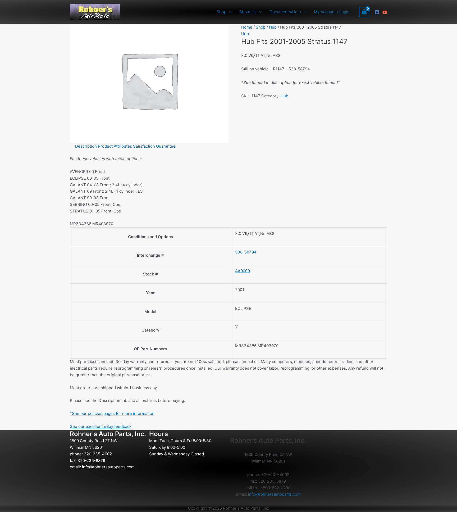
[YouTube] (384, 12)
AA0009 (242, 270)
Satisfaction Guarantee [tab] (154, 146)
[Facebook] (376, 12)
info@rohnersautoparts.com (108, 466)
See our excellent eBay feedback (100, 426)
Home (246, 27)
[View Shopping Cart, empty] (364, 12)
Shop (261, 27)
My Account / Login (332, 11)
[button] (228, 12)
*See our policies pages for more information (112, 413)
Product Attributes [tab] (115, 146)
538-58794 (246, 252)
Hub (273, 27)
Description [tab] (86, 146)
